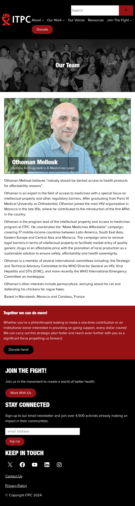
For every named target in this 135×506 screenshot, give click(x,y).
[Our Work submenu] (64, 20)
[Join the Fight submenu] (131, 20)
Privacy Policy (16, 486)
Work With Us (20, 393)
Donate (42, 29)
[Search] (126, 10)
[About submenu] (43, 20)
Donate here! (19, 349)
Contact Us (13, 476)
